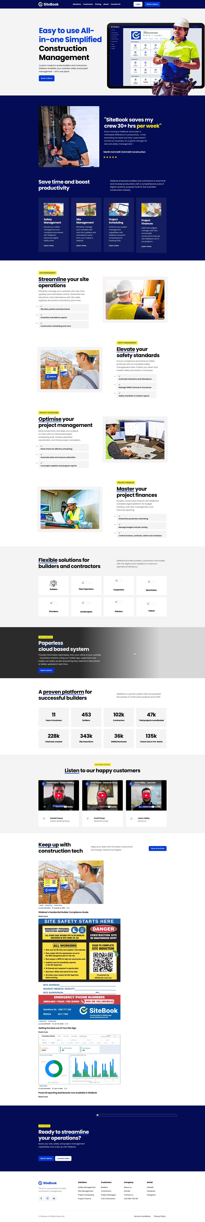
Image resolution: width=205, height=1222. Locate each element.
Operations (58, 905)
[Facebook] (41, 1198)
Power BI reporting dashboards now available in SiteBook (67, 1092)
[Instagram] (47, 1198)
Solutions (77, 4)
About (106, 4)
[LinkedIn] (54, 1198)
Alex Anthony (45, 908)
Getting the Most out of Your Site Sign (57, 1028)
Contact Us (115, 4)
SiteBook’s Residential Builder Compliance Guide (63, 912)
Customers (88, 4)
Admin (41, 905)
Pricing (98, 4)
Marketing (48, 905)
